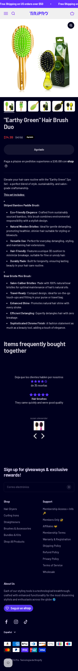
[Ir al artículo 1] (9, 107)
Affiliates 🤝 (50, 526)
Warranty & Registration (57, 539)
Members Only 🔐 (53, 519)
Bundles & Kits (12, 535)
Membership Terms (54, 532)
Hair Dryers (10, 509)
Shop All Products (14, 541)
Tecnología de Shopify (31, 660)
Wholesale (49, 572)
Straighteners (12, 522)
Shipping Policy (52, 545)
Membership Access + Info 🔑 (58, 511)
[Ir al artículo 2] (21, 107)
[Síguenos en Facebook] (6, 621)
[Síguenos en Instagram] (16, 621)
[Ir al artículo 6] (69, 107)
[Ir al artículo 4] (45, 107)
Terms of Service (53, 565)
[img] (39, 381)
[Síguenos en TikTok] (25, 621)
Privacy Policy (51, 558)
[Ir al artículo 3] (33, 107)
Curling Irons (11, 515)
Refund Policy (51, 552)
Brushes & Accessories (17, 528)
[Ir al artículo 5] (57, 107)
